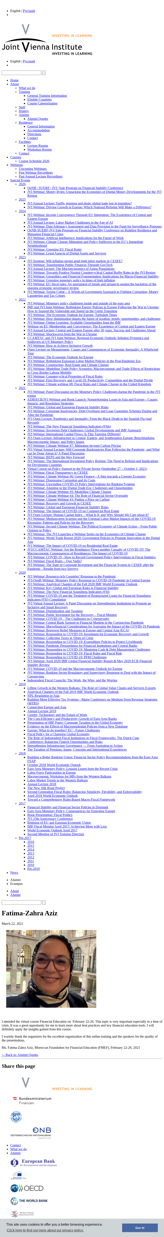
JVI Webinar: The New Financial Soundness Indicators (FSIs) (69, 426)
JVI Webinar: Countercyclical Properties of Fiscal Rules (64, 376)
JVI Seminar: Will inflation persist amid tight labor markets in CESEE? (75, 261)
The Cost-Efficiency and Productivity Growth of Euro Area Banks (72, 719)
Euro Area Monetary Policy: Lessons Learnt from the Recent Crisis (72, 769)
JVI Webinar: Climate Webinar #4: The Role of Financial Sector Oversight (77, 495)
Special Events (20, 180)
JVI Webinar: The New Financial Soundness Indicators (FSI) (68, 592)
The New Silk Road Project (46, 788)
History (24, 111)
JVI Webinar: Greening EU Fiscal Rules (54, 249)
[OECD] (27, 1191)
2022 (22, 299)
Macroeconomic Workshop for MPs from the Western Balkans (69, 776)
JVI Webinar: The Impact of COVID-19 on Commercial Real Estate (73, 511)
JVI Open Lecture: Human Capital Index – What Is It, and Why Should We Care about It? (88, 515)
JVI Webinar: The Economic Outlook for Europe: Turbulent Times (72, 315)
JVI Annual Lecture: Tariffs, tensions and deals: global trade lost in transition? (79, 203)
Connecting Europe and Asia (46, 707)
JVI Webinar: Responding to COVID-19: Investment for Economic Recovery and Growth (88, 634)
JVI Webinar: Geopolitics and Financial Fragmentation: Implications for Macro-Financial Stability (93, 276)
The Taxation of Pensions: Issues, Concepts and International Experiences (77, 749)
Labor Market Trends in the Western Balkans (57, 780)
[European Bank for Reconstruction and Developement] (33, 1166)
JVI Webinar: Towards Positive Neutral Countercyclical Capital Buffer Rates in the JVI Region (91, 272)
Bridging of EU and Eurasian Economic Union (59, 822)
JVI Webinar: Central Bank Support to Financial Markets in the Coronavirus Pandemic (85, 622)
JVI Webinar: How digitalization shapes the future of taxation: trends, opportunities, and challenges (93, 319)
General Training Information (47, 95)
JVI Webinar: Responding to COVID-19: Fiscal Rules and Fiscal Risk (74, 653)
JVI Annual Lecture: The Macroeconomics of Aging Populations (70, 269)
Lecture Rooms (37, 145)
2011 (30, 861)
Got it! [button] (140, 1228)
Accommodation (38, 130)
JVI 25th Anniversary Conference (50, 819)
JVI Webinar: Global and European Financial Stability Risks (67, 407)
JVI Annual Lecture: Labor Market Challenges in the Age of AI (70, 222)
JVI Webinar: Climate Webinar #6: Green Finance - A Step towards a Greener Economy (86, 476)
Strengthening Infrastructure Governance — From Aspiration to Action (75, 745)
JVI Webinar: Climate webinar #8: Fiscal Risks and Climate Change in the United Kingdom (89, 384)
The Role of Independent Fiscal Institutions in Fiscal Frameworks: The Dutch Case (83, 738)
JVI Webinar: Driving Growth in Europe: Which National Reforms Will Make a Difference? (89, 207)
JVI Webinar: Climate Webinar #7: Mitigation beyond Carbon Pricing (74, 445)
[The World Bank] (29, 1204)
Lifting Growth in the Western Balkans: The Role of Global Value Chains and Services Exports (91, 688)
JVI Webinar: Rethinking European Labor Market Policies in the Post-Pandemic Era (84, 361)
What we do (27, 88)
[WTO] (22, 1217)
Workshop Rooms (39, 149)
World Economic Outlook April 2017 (52, 830)
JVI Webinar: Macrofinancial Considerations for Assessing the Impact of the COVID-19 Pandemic (93, 626)
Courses (15, 157)
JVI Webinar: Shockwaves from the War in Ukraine (62, 334)
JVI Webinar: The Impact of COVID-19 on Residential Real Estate (72, 545)
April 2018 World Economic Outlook (52, 795)
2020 (22, 572)
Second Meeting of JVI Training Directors (55, 834)
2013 (30, 853)
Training (24, 92)
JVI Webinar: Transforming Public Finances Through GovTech (70, 265)
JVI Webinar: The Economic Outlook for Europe (60, 357)
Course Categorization (42, 103)
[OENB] (30, 1138)
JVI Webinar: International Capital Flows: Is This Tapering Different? (74, 434)
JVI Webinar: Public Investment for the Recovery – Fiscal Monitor (72, 615)
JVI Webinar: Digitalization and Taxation (55, 611)
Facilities (25, 142)
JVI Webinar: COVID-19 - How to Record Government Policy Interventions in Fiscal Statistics (91, 557)
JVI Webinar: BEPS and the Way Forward (56, 457)
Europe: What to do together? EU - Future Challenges (63, 730)
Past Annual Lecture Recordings (40, 176)
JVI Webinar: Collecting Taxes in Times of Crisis (60, 638)
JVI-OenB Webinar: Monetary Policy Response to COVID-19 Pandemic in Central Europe (88, 580)
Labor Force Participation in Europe (51, 772)
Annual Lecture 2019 (41, 711)
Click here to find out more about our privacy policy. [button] (45, 1230)
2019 (22, 684)
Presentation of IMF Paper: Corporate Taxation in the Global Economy (75, 722)
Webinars (16, 165)
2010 (30, 865)
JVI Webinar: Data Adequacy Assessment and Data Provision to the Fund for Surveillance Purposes (94, 226)
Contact (32, 138)
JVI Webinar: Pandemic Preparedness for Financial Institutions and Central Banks (82, 645)
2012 (30, 857)
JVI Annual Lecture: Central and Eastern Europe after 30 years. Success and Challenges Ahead (91, 330)
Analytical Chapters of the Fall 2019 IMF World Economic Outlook (73, 692)
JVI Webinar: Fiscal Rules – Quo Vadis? (54, 561)
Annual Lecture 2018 (41, 784)
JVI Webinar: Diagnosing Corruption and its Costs (61, 480)
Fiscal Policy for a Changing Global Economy (58, 734)
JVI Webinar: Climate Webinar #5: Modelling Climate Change (69, 492)
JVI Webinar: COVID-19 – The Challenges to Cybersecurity (68, 619)
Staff (22, 107)
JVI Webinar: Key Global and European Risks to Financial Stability (73, 588)
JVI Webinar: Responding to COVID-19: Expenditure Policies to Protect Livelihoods (84, 642)
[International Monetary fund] (16, 1122)
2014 (30, 849)
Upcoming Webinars (33, 169)
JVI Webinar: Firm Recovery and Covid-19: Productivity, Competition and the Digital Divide (90, 380)
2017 (22, 803)
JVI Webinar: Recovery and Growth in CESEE (59, 503)
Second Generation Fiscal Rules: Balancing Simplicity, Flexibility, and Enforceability (84, 792)
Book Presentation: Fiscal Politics (49, 815)
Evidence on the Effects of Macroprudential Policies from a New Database (77, 726)
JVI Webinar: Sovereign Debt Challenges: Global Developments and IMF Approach (84, 430)
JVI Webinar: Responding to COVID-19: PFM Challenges (67, 657)
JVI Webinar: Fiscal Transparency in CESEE (57, 472)
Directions (34, 134)
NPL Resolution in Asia (43, 695)
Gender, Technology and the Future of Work (57, 715)
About (14, 84)
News (14, 872)
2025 (22, 199)
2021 (22, 388)
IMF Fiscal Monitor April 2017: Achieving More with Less (67, 826)
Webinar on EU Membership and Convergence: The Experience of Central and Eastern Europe (91, 326)
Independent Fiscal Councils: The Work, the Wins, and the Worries (72, 680)
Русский (29, 11)
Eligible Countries (39, 99)
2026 (22, 184)
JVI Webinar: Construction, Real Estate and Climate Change (68, 365)
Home (14, 80)
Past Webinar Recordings (36, 172)
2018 (22, 753)
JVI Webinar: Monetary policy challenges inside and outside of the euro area (78, 303)
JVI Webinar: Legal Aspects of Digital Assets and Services (66, 253)
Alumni (24, 115)
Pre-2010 (33, 869)
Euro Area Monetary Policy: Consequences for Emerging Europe (71, 811)
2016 (30, 842)
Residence (26, 122)
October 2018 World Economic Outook (54, 765)
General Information (41, 126)
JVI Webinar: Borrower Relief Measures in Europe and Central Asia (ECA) (78, 630)
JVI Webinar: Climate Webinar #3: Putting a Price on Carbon (68, 499)
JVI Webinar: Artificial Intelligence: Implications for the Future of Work (75, 238)
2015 (30, 845)
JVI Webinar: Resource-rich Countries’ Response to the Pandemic (71, 576)
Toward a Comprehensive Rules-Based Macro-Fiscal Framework (71, 799)
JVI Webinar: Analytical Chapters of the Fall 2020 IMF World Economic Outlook (82, 584)
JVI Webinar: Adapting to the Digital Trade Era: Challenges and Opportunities (80, 488)
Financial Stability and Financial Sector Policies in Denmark (67, 807)
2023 (22, 257)
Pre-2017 (25, 838)
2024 (22, 211)
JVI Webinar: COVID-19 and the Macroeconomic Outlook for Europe (74, 669)
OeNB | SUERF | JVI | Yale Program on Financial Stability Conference (75, 188)
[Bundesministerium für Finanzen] (32, 1105)
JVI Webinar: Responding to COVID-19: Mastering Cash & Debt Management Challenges (88, 649)
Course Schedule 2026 (34, 161)
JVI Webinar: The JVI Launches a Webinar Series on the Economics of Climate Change (86, 534)
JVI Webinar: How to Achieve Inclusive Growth (60, 345)
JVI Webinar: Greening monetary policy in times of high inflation (71, 280)
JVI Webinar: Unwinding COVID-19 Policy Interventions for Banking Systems (81, 484)
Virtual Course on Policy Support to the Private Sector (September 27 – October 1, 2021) (87, 469)
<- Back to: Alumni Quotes (20, 1055)
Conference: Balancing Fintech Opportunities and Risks (64, 742)
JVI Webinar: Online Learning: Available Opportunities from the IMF (74, 322)
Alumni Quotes (37, 119)
